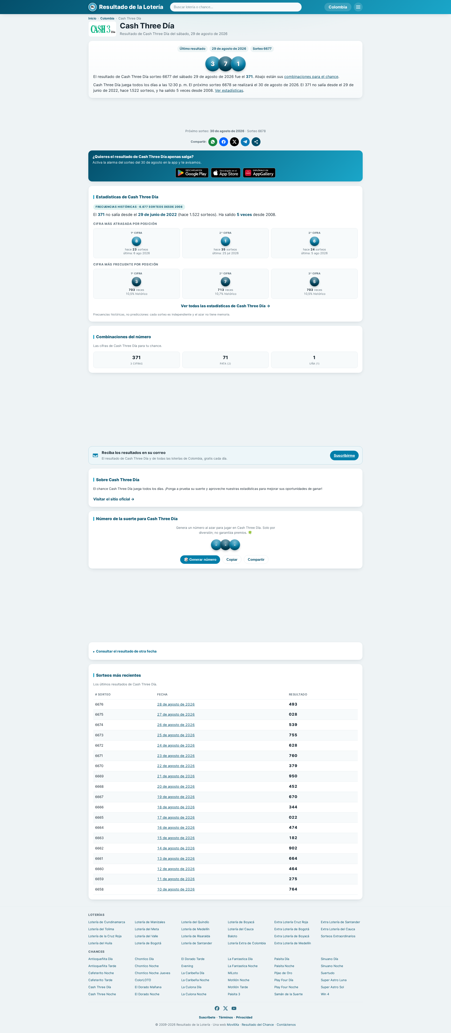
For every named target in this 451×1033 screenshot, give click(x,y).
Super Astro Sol (332, 987)
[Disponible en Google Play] (192, 173)
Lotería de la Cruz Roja (104, 936)
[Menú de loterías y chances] (358, 7)
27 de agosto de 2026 (176, 714)
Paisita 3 (234, 994)
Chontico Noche (147, 966)
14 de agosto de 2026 (176, 848)
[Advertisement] (225, 113)
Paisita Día (281, 959)
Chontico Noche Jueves (152, 973)
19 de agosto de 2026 (176, 797)
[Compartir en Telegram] (245, 141)
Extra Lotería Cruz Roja (291, 922)
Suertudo (327, 973)
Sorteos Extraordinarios (338, 936)
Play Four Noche (286, 987)
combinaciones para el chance (311, 76)
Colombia (338, 7)
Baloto (232, 936)
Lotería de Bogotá (148, 943)
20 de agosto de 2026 (176, 786)
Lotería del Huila (100, 943)
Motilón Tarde (238, 987)
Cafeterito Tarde (100, 980)
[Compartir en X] (234, 141)
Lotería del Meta (147, 929)
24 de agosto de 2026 (176, 745)
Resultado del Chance (258, 1024)
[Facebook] (217, 1008)
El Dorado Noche (147, 994)
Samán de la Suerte (288, 994)
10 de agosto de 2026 (176, 889)
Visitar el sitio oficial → (113, 499)
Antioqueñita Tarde (102, 966)
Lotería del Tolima (101, 929)
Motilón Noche (238, 980)
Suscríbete (207, 1017)
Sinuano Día (329, 959)
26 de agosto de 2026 (176, 725)
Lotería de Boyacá (241, 922)
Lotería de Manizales (150, 922)
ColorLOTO (143, 980)
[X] (225, 1008)
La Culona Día (191, 987)
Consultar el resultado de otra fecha (126, 651)
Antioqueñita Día (100, 959)
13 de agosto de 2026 (176, 858)
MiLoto (233, 973)
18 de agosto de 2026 (176, 807)
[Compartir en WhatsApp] (212, 141)
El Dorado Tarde (193, 959)
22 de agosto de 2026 (176, 766)
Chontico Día (144, 959)
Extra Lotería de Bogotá (291, 929)
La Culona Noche (193, 994)
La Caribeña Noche (195, 980)
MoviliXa (233, 1024)
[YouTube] (234, 1008)
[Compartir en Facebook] (223, 141)
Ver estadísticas (229, 90)
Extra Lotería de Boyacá (291, 936)
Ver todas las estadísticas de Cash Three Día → (225, 305)
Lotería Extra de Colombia (247, 943)
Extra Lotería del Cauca (338, 929)
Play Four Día (283, 980)
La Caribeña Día (192, 973)
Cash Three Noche (102, 994)
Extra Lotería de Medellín (292, 943)
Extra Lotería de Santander (340, 922)
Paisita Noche (284, 966)
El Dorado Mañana (148, 987)
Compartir (256, 559)
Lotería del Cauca (240, 929)
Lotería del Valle (146, 936)
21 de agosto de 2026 (176, 776)
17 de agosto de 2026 (176, 817)
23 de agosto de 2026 (176, 756)
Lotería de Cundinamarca (106, 922)
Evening (187, 966)
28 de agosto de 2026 (176, 704)
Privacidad (244, 1017)
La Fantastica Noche (243, 966)
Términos (226, 1017)
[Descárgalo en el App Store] (226, 173)
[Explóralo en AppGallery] (259, 173)
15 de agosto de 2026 (176, 838)
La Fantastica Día (240, 959)
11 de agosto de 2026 (176, 879)
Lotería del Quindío (195, 922)
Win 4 (325, 994)
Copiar (231, 559)
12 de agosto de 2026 (176, 869)
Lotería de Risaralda (195, 936)
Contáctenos (286, 1024)
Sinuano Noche (332, 966)
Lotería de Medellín (195, 929)
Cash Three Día (99, 987)
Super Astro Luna (333, 980)
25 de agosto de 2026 (176, 735)
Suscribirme (344, 455)
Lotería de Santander (196, 943)
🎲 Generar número (200, 559)
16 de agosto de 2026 (176, 828)
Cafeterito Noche (101, 973)
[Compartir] (256, 141)
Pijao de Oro (283, 973)
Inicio (92, 18)
